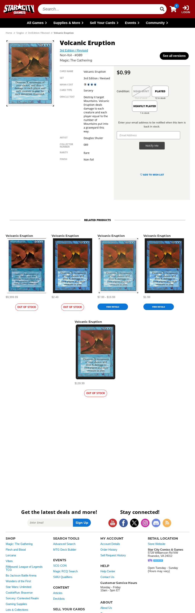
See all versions (174, 55)
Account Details (110, 543)
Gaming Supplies (16, 604)
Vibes (9, 561)
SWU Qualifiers (62, 577)
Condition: (123, 91)
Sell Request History (113, 555)
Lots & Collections (17, 609)
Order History (108, 549)
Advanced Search (64, 543)
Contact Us (107, 577)
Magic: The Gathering (19, 543)
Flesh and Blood (16, 549)
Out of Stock (26, 307)
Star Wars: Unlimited (18, 586)
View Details (112, 306)
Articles (57, 593)
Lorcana (11, 555)
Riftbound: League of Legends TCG (24, 568)
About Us (106, 607)
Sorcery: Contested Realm (22, 598)
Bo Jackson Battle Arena (21, 575)
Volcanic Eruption (19, 236)
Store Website (156, 543)
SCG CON (60, 565)
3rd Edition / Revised (74, 50)
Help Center (107, 571)
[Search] (162, 9)
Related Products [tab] (97, 220)
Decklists (59, 598)
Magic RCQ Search (65, 571)
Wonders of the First (18, 581)
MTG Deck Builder (64, 549)
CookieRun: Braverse (19, 592)
